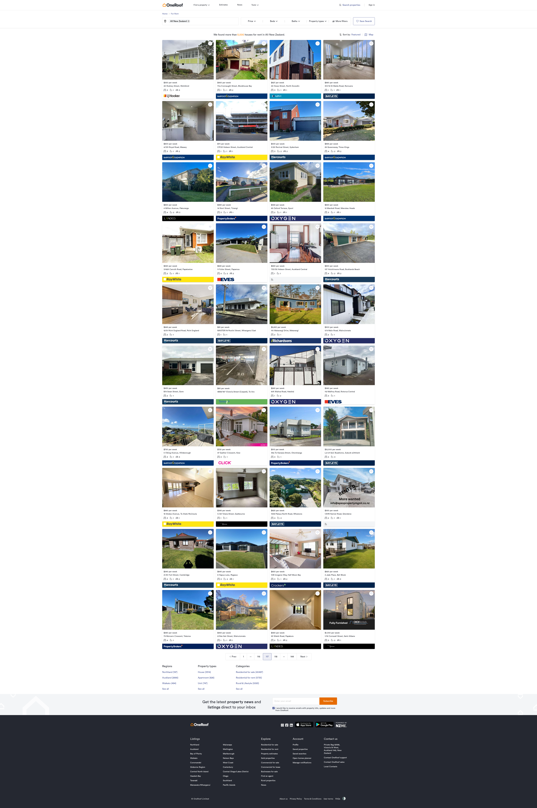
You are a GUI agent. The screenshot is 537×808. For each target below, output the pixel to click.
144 (292, 657)
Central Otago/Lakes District (236, 772)
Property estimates (269, 754)
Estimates (223, 5)
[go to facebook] (286, 725)
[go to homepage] (172, 5)
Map (371, 35)
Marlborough (228, 754)
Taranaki (193, 781)
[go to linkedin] (291, 725)
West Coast (228, 763)
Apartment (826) (206, 678)
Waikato (193, 758)
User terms (328, 799)
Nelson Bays (228, 758)
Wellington (228, 749)
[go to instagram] (282, 725)
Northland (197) (169, 672)
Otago (225, 776)
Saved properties (300, 749)
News (239, 5)
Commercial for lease (270, 767)
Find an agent (267, 776)
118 (275, 657)
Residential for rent (269, 749)
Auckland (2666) (170, 678)
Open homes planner (302, 758)
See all (165, 689)
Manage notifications (302, 763)
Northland (194, 745)
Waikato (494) (169, 683)
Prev (234, 657)
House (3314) (204, 672)
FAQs (337, 799)
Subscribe (328, 701)
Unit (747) (203, 683)
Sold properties (268, 758)
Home (165, 14)
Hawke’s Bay (195, 776)
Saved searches (299, 754)
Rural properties (268, 781)
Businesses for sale (269, 772)
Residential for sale (269, 745)
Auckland (194, 749)
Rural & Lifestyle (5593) (247, 683)
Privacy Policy (296, 799)
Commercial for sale (270, 763)
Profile (295, 745)
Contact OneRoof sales (334, 762)
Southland (227, 781)
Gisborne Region (197, 767)
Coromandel (195, 763)
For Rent (175, 14)
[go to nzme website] (341, 725)
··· (250, 657)
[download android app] (324, 725)
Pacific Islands (229, 785)
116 (258, 657)
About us (284, 799)
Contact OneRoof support (335, 758)
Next (302, 657)
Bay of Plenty (196, 754)
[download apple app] (304, 725)
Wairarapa (227, 745)
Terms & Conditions (312, 799)
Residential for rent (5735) (249, 678)
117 (267, 657)
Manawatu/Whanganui (200, 785)
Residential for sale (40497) (249, 672)
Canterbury (228, 767)
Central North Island (199, 772)
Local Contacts (330, 767)
